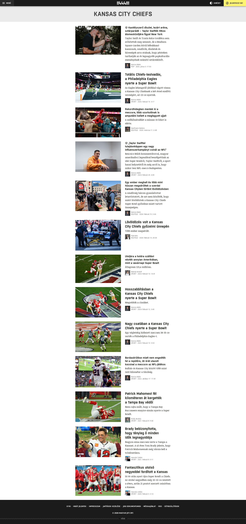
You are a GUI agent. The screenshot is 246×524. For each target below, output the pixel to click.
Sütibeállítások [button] (171, 506)
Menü (8, 3)
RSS (160, 506)
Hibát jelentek (79, 506)
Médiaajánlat (150, 506)
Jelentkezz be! (236, 3)
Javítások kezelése (111, 506)
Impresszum (94, 506)
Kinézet (217, 3)
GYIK (69, 506)
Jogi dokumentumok (132, 506)
